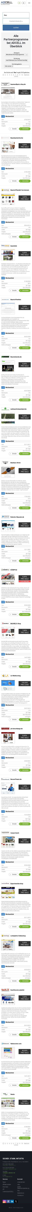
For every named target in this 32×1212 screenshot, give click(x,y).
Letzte (16, 76)
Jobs (18, 1184)
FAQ (18, 1190)
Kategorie (16, 53)
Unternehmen (21, 1182)
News (4, 1182)
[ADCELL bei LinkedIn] (12, 1201)
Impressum (20, 1195)
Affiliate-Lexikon (7, 1184)
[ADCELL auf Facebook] (8, 1201)
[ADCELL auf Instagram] (4, 1201)
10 (22, 75)
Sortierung (17, 58)
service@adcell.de (7, 1176)
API (3, 1189)
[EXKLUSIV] (8, 584)
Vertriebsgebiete (17, 64)
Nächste (26, 75)
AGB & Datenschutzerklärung (23, 1187)
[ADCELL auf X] (16, 1201)
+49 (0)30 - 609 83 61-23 (9, 1169)
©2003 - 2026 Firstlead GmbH (16, 1207)
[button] (16, 28)
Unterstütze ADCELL (8, 1191)
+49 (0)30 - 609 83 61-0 (9, 1165)
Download (5, 1187)
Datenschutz (20, 1193)
